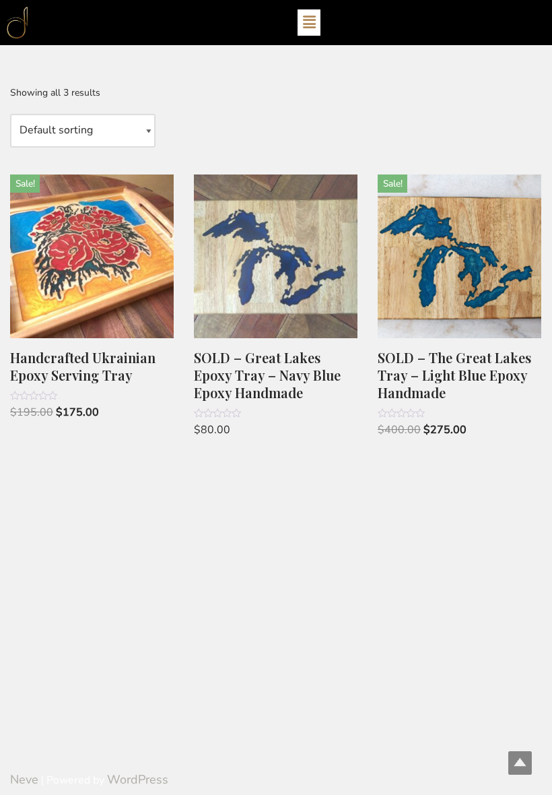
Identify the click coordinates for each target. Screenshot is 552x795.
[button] (309, 22)
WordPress (137, 779)
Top (520, 763)
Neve (24, 779)
